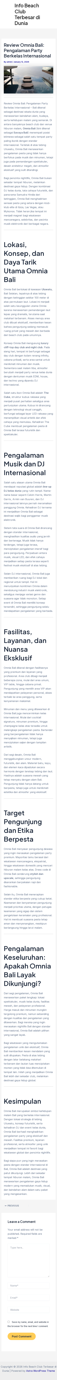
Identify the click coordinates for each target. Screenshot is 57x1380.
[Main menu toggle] (50, 14)
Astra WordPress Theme (40, 1370)
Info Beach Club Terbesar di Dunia (27, 14)
